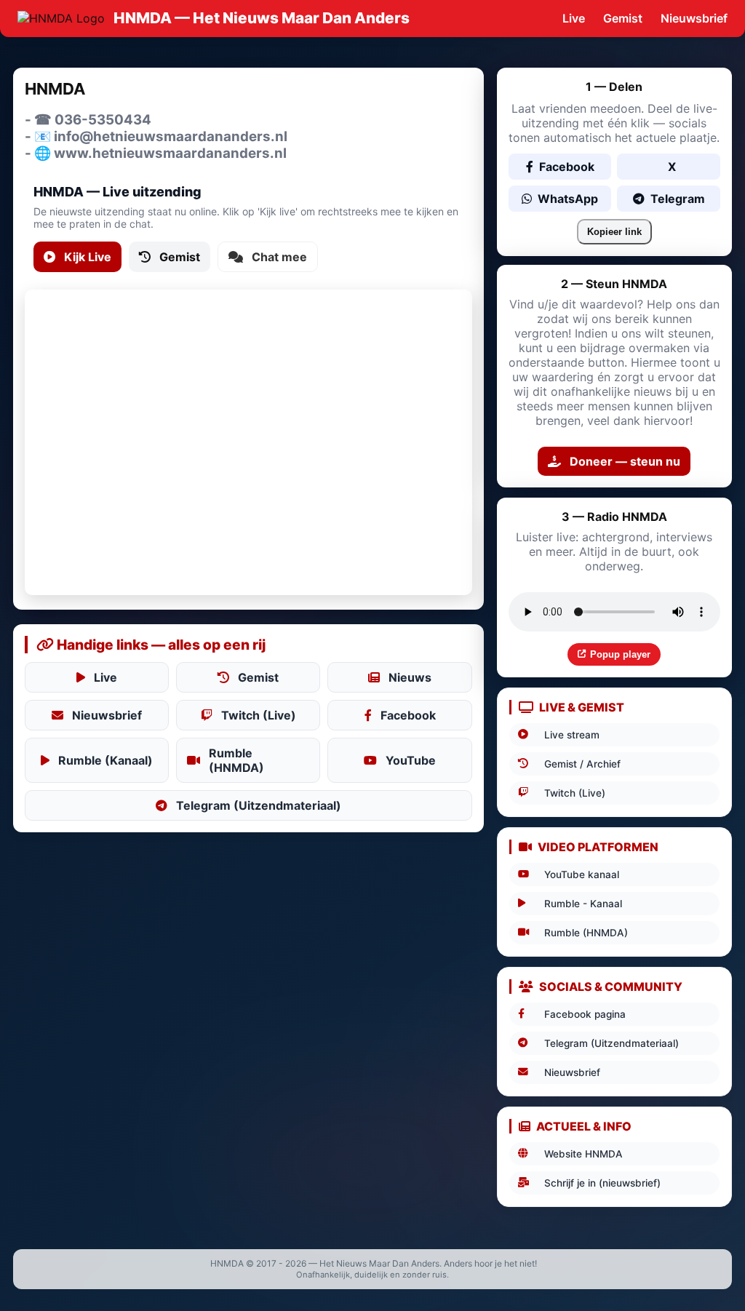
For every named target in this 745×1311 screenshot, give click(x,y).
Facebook (408, 715)
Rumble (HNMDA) (236, 760)
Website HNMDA (583, 1154)
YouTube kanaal (581, 874)
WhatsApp (568, 198)
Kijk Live (87, 257)
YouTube (411, 760)
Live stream (571, 735)
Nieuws (410, 677)
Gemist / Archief (582, 764)
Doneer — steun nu (625, 461)
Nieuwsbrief (694, 18)
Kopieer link (614, 231)
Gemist (622, 18)
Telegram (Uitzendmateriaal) (258, 805)
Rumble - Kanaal (583, 903)
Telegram (677, 198)
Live (573, 18)
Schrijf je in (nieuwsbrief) (602, 1183)
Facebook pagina (585, 1014)
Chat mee (279, 257)
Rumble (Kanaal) (105, 760)
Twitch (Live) (258, 715)
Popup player (620, 654)
